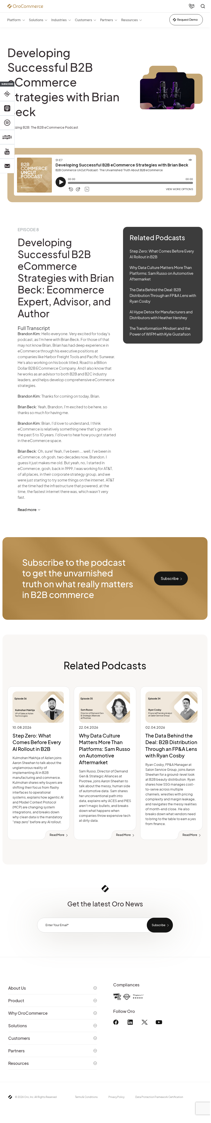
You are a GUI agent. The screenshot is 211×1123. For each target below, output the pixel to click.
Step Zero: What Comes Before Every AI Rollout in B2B (37, 742)
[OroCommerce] (25, 6)
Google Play (7, 94)
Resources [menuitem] (129, 20)
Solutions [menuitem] (36, 20)
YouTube (7, 151)
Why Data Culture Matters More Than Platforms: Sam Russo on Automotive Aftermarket (161, 273)
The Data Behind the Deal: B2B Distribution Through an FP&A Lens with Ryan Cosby (163, 295)
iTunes (7, 108)
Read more (27, 509)
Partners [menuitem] (106, 20)
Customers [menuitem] (83, 20)
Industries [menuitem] (59, 20)
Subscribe (170, 578)
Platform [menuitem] (14, 20)
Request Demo (187, 19)
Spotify (7, 122)
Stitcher (7, 137)
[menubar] (74, 20)
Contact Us (7, 166)
